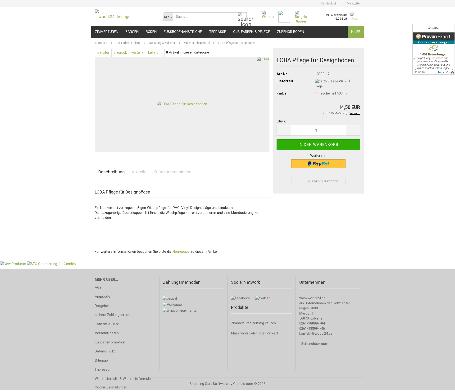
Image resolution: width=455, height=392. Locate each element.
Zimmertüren (106, 32)
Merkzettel (353, 3)
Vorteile (139, 171)
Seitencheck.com (314, 344)
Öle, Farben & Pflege (251, 32)
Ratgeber (102, 306)
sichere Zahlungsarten (112, 315)
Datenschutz (105, 351)
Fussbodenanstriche (183, 32)
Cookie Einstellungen (111, 387)
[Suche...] (242, 17)
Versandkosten (107, 333)
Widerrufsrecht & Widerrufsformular (123, 379)
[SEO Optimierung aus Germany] (51, 264)
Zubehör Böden (290, 32)
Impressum (104, 369)
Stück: (281, 121)
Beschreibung (111, 171)
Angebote (102, 296)
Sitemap (101, 360)
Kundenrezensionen (172, 171)
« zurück (120, 52)
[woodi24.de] (125, 16)
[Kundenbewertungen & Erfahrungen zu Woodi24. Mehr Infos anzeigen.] (433, 49)
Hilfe (355, 32)
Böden (151, 32)
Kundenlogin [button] (328, 3)
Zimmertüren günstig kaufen (253, 323)
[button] (284, 130)
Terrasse (217, 32)
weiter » (137, 52)
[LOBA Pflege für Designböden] (182, 104)
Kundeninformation (110, 342)
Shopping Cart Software (209, 384)
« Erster (103, 52)
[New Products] (13, 264)
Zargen (132, 32)
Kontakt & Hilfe (107, 324)
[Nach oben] (442, 385)
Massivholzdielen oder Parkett (254, 333)
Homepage (181, 251)
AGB (98, 287)
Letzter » (155, 52)
